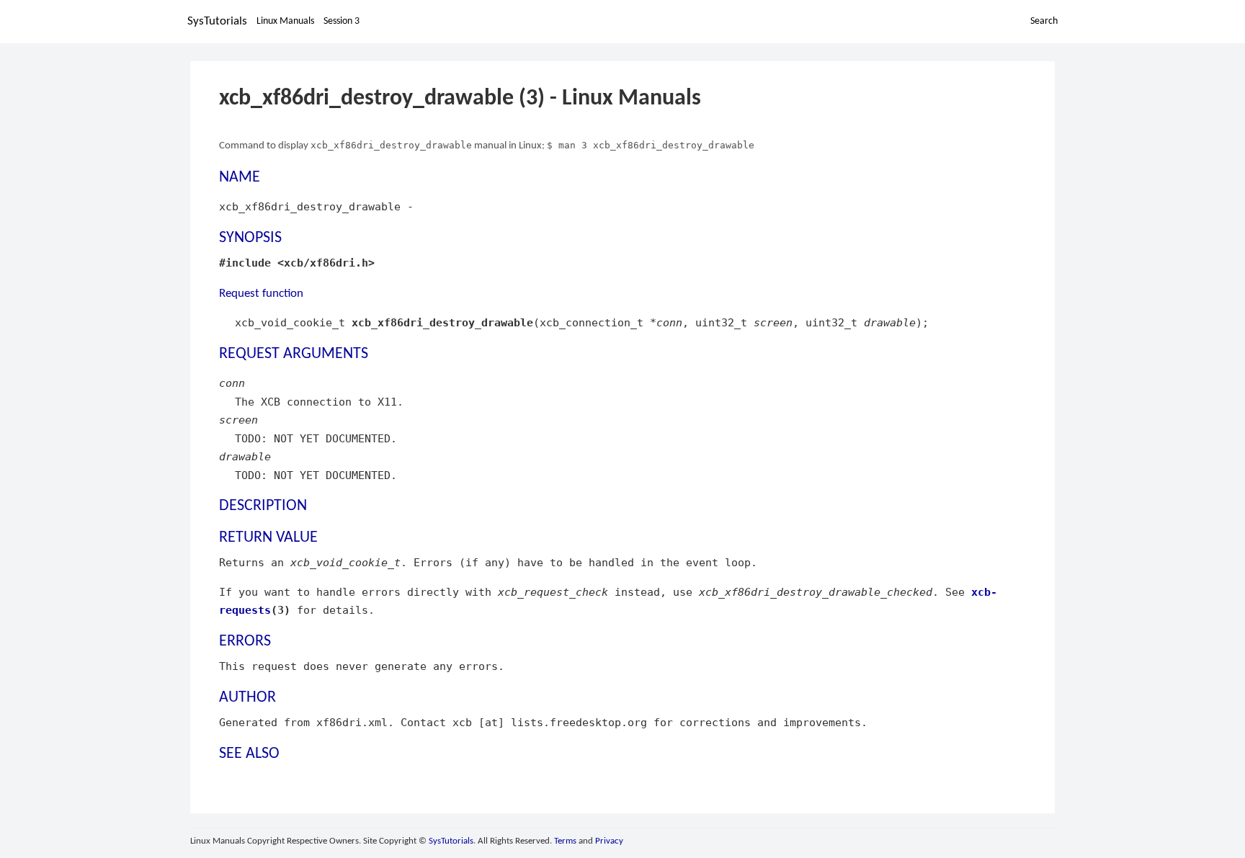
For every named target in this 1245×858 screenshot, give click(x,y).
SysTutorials (217, 21)
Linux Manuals (285, 21)
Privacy (609, 841)
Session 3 (341, 21)
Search (1044, 21)
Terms (565, 841)
